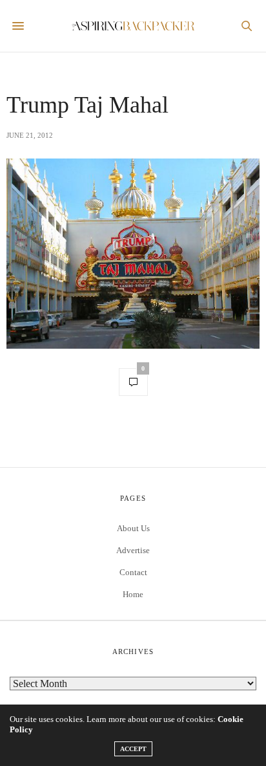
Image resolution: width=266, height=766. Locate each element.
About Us (133, 528)
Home (133, 594)
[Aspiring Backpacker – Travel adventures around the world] (133, 26)
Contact (133, 572)
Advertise (133, 550)
